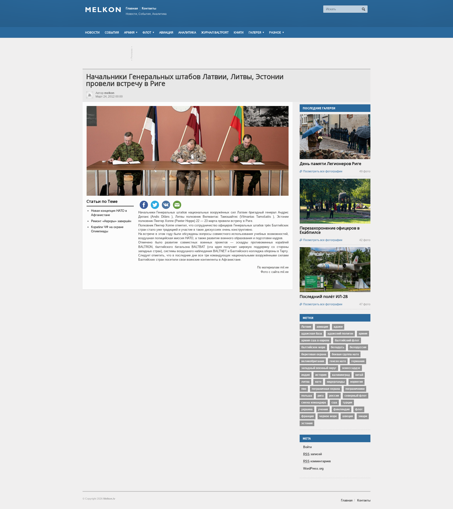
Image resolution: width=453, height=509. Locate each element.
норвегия (356, 381)
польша (306, 395)
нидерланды (336, 381)
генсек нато (338, 361)
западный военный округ (318, 368)
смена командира (313, 402)
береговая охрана (313, 354)
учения (323, 409)
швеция (347, 416)
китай (359, 375)
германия (358, 361)
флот (359, 409)
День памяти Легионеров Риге (330, 163)
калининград (341, 375)
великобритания (312, 361)
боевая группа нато (345, 354)
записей (312, 454)
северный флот (355, 395)
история (321, 375)
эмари (362, 416)
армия (363, 333)
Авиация (166, 32)
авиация (322, 326)
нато (318, 381)
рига (321, 395)
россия (334, 395)
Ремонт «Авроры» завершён (111, 221)
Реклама (131, 53)
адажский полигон (340, 333)
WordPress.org (313, 468)
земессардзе (351, 368)
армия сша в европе (315, 340)
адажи (338, 326)
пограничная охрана (326, 388)
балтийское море (313, 347)
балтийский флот (347, 340)
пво (303, 388)
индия (305, 375)
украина (307, 409)
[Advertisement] (226, 53)
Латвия (306, 326)
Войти (307, 447)
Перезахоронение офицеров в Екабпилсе (330, 230)
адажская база (311, 333)
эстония (307, 423)
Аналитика (187, 32)
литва (305, 381)
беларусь (337, 347)
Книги (238, 32)
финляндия (341, 409)
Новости (92, 32)
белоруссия (358, 347)
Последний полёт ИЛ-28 (324, 296)
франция (307, 416)
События (112, 32)
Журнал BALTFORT (215, 32)
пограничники (355, 388)
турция (347, 402)
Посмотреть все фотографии (321, 171)
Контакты (149, 8)
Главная (132, 8)
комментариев (317, 461)
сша (334, 402)
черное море (328, 416)
